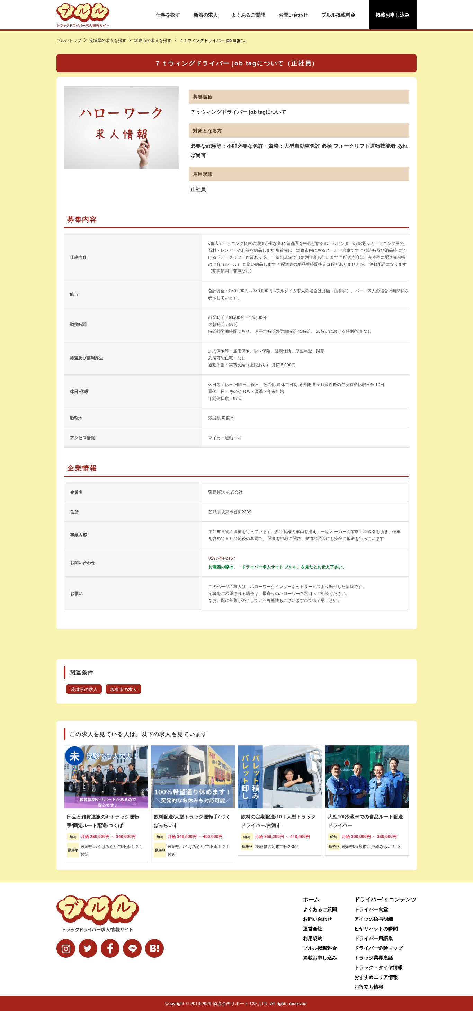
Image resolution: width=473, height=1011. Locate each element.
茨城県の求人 (84, 689)
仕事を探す (168, 14)
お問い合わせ (293, 14)
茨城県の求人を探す (107, 40)
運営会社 (312, 928)
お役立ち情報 (368, 986)
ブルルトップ (68, 40)
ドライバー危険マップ (378, 947)
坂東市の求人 (123, 689)
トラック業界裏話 (373, 957)
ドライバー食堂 (371, 909)
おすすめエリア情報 (376, 976)
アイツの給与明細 (373, 918)
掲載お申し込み (393, 14)
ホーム (311, 899)
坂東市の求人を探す (152, 40)
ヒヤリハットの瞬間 (376, 928)
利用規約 (312, 938)
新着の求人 (206, 14)
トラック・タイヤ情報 (378, 967)
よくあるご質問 (248, 14)
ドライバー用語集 (373, 938)
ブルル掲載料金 (338, 14)
